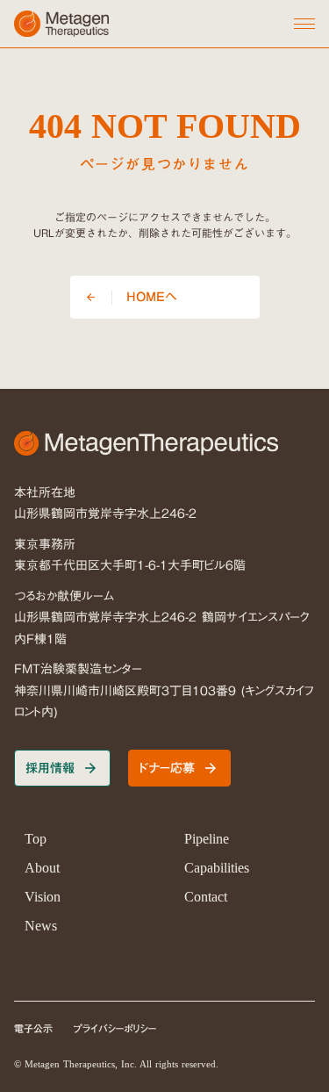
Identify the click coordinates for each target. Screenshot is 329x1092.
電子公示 (33, 1029)
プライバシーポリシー (115, 1029)
